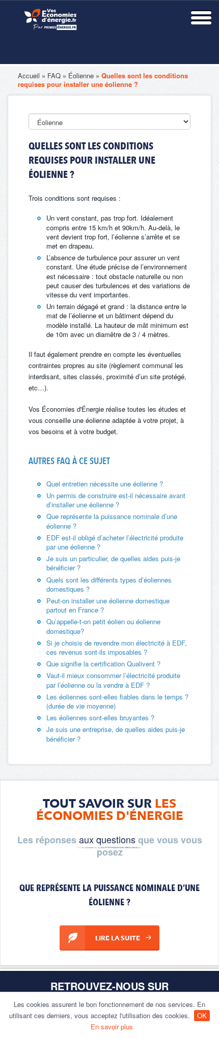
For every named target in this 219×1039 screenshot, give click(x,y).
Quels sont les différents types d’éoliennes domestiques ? (109, 584)
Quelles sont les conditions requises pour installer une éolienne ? (103, 80)
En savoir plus (112, 1026)
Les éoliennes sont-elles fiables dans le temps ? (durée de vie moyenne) (117, 701)
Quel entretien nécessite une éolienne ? (104, 483)
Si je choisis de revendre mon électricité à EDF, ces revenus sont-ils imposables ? (116, 647)
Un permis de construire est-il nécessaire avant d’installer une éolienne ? (115, 500)
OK (202, 1015)
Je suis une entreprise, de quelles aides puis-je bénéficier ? (115, 733)
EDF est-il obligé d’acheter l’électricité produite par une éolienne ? (114, 542)
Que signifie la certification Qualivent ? (103, 663)
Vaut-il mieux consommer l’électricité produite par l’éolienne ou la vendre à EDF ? (113, 679)
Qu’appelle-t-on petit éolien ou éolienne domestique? (103, 626)
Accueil (29, 75)
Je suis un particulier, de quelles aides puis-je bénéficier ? (113, 563)
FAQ (54, 75)
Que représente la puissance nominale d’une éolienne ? (111, 520)
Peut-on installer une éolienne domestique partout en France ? (108, 605)
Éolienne (81, 75)
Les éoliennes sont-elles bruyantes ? (100, 717)
